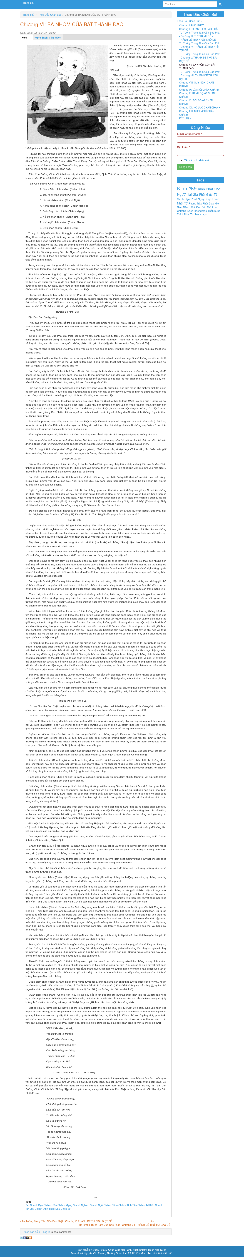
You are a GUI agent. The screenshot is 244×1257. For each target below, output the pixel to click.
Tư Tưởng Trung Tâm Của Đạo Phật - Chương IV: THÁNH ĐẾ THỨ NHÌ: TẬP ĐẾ (199, 46)
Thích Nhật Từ (185, 214)
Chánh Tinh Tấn (127, 1205)
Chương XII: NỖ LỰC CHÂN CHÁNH (199, 107)
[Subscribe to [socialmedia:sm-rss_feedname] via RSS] (30, 1237)
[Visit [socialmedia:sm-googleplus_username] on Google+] (27, 1237)
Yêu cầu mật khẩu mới (196, 160)
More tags (201, 214)
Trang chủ (28, 2)
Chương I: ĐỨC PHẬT (191, 25)
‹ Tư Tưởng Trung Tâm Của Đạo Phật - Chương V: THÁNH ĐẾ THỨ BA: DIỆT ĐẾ (66, 1221)
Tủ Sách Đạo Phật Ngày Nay (197, 196)
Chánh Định (41, 1208)
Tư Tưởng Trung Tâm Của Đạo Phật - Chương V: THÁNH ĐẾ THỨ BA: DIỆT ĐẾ (199, 57)
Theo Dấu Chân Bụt (49, 14)
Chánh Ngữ (96, 1205)
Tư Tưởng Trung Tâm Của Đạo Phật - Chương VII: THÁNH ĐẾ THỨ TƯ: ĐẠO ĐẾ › (125, 1224)
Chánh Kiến (50, 1205)
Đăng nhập (185, 167)
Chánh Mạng (65, 1205)
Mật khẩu (183, 147)
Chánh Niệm (111, 1205)
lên (152, 1221)
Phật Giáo (205, 194)
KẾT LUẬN (185, 118)
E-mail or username (189, 134)
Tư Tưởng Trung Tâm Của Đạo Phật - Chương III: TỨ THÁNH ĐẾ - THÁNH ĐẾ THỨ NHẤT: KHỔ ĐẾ (199, 36)
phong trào (201, 211)
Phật (192, 188)
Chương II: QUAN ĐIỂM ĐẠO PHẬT (199, 29)
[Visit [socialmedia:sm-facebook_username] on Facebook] (24, 1237)
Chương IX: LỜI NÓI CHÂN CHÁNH (199, 89)
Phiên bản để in (32, 1232)
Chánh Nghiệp (81, 1205)
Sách (190, 211)
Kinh (182, 188)
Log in (46, 1232)
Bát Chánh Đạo (34, 1205)
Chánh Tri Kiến (146, 1205)
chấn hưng (214, 211)
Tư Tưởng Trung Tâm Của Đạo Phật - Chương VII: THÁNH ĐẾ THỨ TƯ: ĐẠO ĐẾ (199, 75)
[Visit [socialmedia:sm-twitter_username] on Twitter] (21, 1237)
